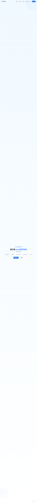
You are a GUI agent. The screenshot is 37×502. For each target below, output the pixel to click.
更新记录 (27, 1)
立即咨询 (15, 257)
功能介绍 (20, 1)
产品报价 (24, 1)
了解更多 (21, 257)
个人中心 (30, 1)
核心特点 (17, 1)
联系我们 (34, 1)
